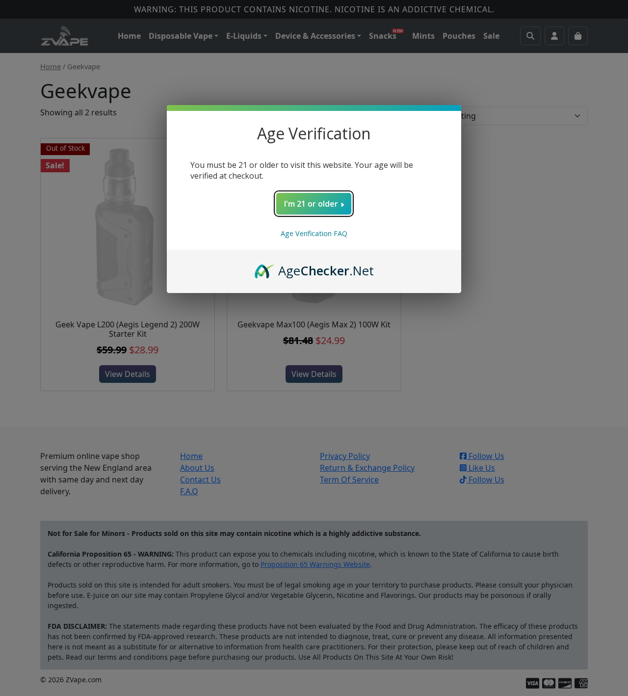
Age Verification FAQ (314, 233)
